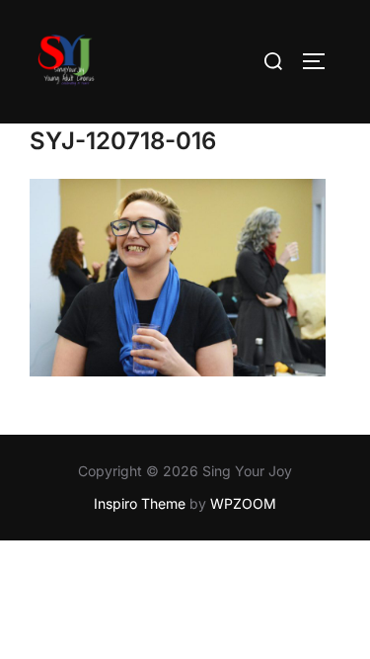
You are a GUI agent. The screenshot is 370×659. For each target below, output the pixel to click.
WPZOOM (243, 503)
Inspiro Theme (139, 503)
